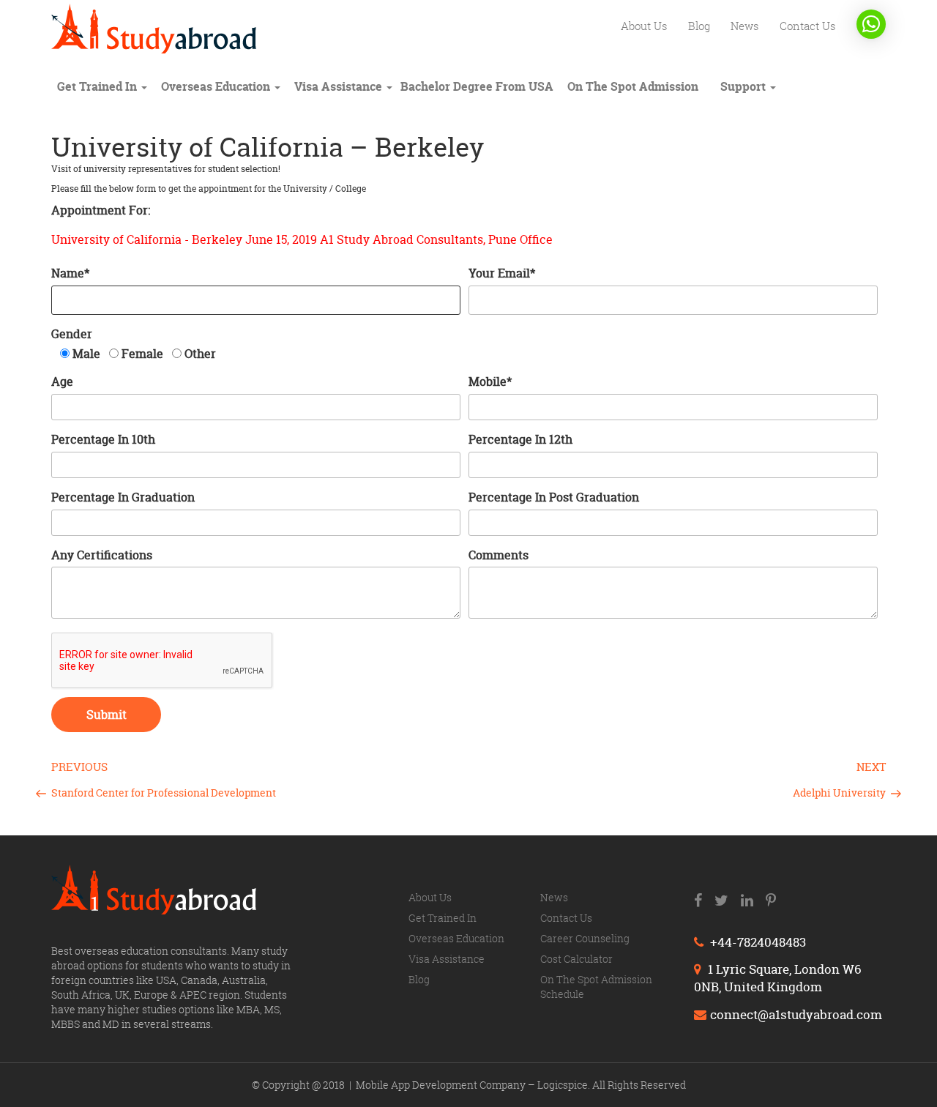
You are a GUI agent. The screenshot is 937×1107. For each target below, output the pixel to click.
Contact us (808, 25)
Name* (70, 273)
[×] (871, 24)
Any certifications (101, 555)
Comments (498, 555)
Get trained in (98, 86)
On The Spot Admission (632, 86)
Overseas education (217, 86)
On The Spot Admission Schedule (596, 986)
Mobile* (490, 381)
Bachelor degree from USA (476, 86)
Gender (71, 334)
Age (62, 381)
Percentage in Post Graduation (553, 497)
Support (744, 86)
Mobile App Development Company (442, 1085)
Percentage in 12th (520, 439)
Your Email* (501, 273)
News (745, 25)
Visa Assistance (339, 86)
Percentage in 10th (103, 439)
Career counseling (585, 938)
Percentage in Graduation (123, 497)
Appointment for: (100, 210)
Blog (699, 25)
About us (644, 25)
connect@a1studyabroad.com (796, 1014)
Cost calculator (576, 959)
